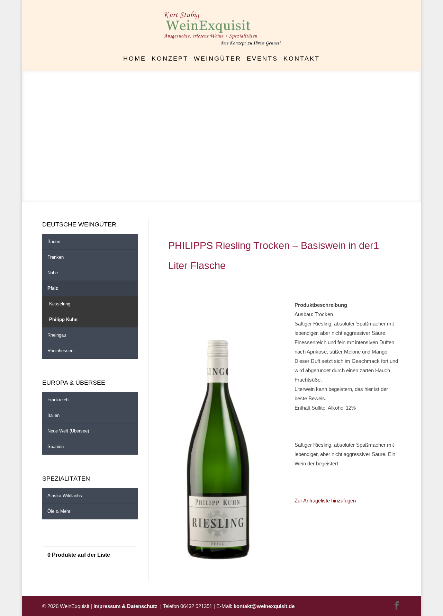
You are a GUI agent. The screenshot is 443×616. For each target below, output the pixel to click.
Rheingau (56, 335)
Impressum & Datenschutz (126, 606)
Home (134, 59)
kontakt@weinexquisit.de (264, 606)
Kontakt (301, 59)
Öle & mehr (58, 511)
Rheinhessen (60, 350)
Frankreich (58, 399)
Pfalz (52, 288)
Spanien (55, 446)
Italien (53, 415)
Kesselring (59, 303)
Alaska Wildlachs (64, 495)
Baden (53, 241)
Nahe (52, 272)
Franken (55, 257)
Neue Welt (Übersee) (68, 431)
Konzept (170, 59)
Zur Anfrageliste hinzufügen (325, 500)
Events (262, 59)
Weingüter (217, 59)
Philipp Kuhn (63, 319)
